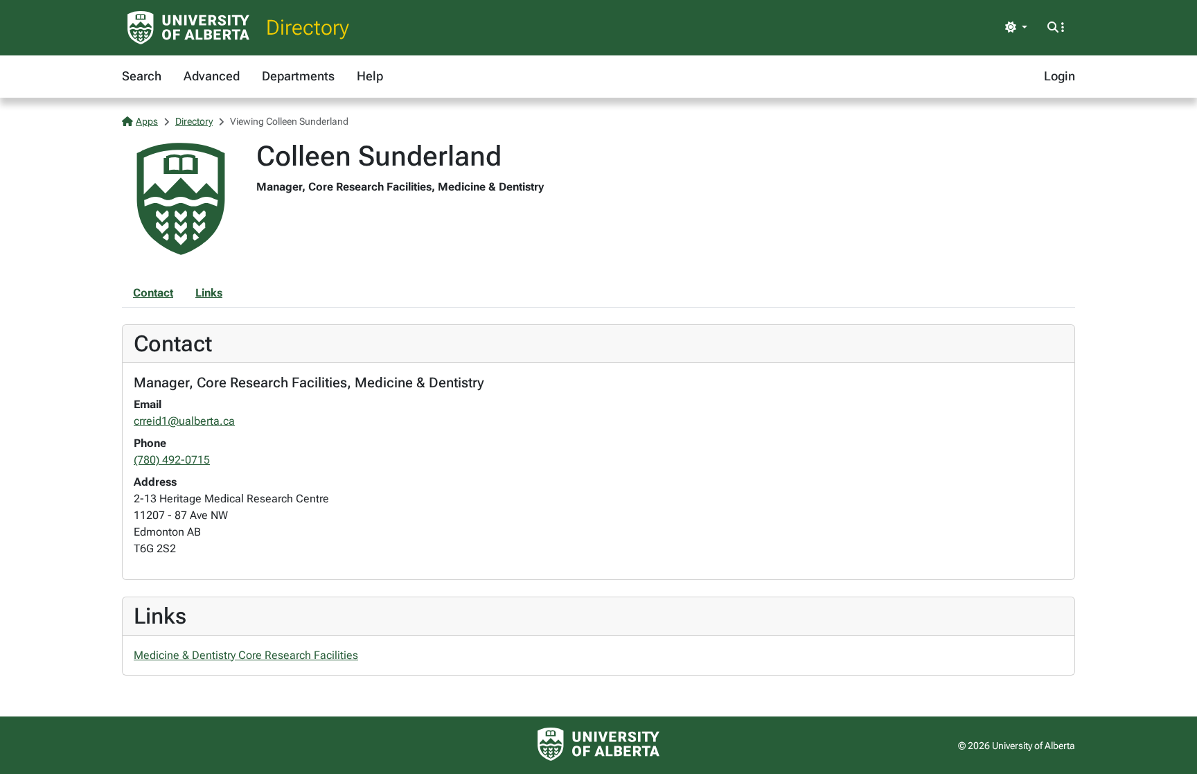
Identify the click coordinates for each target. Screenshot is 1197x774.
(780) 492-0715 (172, 459)
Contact (153, 292)
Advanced (212, 76)
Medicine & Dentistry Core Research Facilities (246, 655)
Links (208, 292)
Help (370, 76)
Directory (307, 27)
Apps (147, 121)
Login (1059, 76)
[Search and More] (1055, 28)
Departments (298, 76)
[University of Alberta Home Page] (188, 27)
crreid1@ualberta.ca (184, 421)
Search (141, 76)
